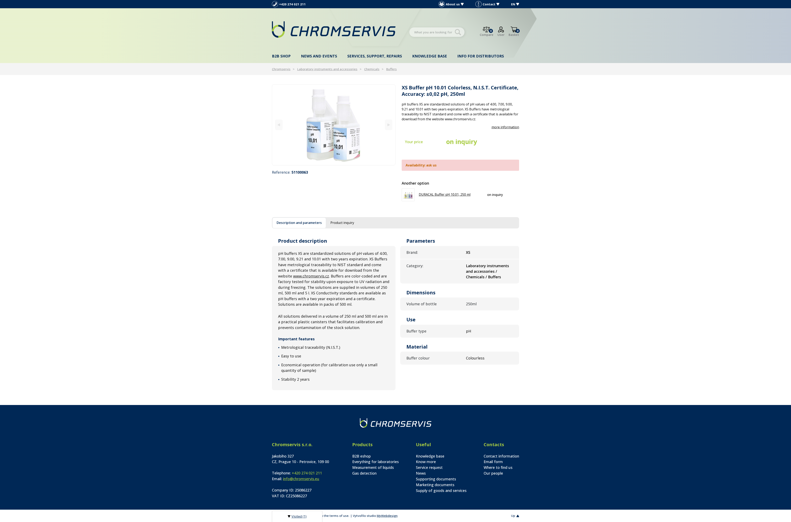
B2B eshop (361, 456)
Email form (493, 461)
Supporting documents (436, 478)
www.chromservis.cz (311, 276)
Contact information (501, 456)
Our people (493, 473)
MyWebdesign (387, 516)
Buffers (391, 69)
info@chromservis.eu (301, 478)
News (421, 473)
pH (468, 331)
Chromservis (281, 69)
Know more (426, 461)
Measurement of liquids (373, 467)
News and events (319, 56)
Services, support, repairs (374, 56)
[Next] (388, 124)
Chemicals (371, 69)
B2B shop (281, 56)
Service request (429, 467)
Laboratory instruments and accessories (327, 69)
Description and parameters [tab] (299, 222)
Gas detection (364, 473)
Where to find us (498, 467)
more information (505, 127)
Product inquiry (342, 222)
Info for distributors (480, 56)
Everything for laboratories (375, 461)
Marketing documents (435, 484)
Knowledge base (429, 56)
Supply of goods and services (441, 490)
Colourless (475, 358)
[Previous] (279, 124)
